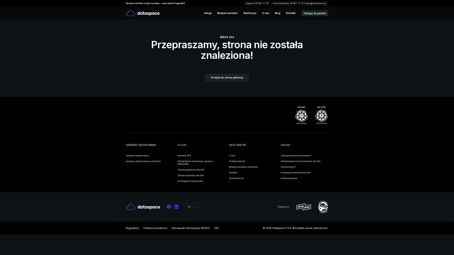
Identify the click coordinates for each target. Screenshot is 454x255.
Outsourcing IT (288, 167)
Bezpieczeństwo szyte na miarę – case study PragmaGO (155, 3)
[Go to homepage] (143, 13)
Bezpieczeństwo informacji (243, 167)
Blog (277, 13)
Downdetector (236, 178)
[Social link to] (169, 207)
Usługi (208, 13)
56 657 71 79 (296, 3)
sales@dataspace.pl (315, 3)
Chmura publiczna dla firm (191, 169)
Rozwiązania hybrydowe (190, 181)
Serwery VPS (184, 155)
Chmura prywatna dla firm (191, 175)
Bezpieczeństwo (227, 13)
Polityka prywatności (155, 228)
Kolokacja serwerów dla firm (295, 172)
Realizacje (249, 13)
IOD (216, 228)
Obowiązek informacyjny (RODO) (191, 228)
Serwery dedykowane (137, 155)
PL (189, 215)
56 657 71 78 (261, 3)
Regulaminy (132, 228)
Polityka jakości (237, 161)
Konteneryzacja (289, 178)
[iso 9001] (301, 115)
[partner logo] (304, 207)
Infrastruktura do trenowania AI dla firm (301, 161)
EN (189, 219)
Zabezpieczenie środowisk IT (296, 155)
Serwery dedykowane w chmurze (143, 161)
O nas (265, 13)
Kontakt (290, 13)
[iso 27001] (321, 115)
